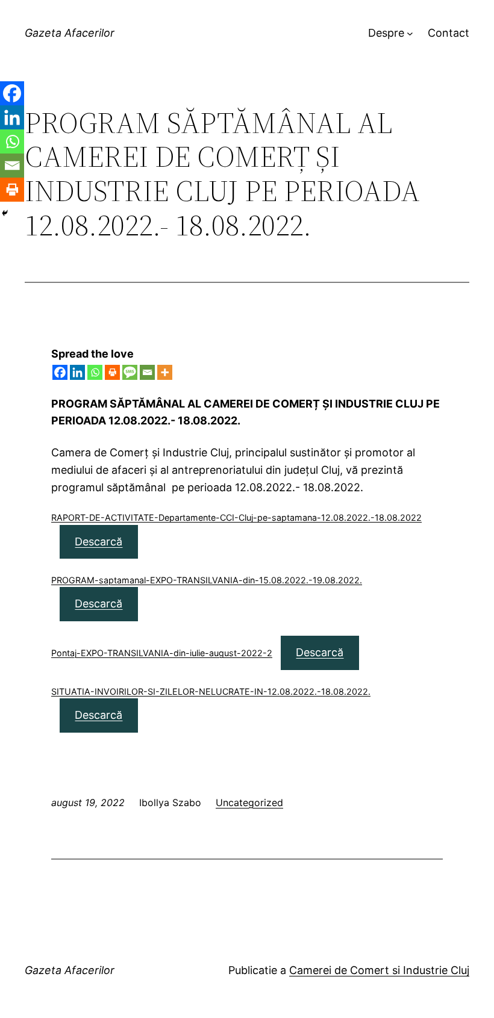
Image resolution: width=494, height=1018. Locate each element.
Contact (448, 32)
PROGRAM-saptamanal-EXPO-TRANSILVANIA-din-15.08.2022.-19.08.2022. (206, 580)
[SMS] (129, 372)
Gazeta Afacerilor (69, 32)
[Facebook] (59, 372)
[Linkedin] (77, 372)
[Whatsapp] (94, 372)
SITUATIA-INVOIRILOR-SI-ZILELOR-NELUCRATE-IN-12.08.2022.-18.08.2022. (210, 691)
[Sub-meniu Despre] (410, 33)
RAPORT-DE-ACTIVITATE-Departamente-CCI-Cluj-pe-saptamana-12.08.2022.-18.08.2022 (236, 517)
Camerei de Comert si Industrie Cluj (379, 970)
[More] (164, 372)
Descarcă (98, 541)
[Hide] (5, 213)
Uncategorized (249, 802)
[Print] (112, 372)
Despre (386, 32)
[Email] (147, 372)
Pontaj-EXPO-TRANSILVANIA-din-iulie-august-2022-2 (161, 653)
